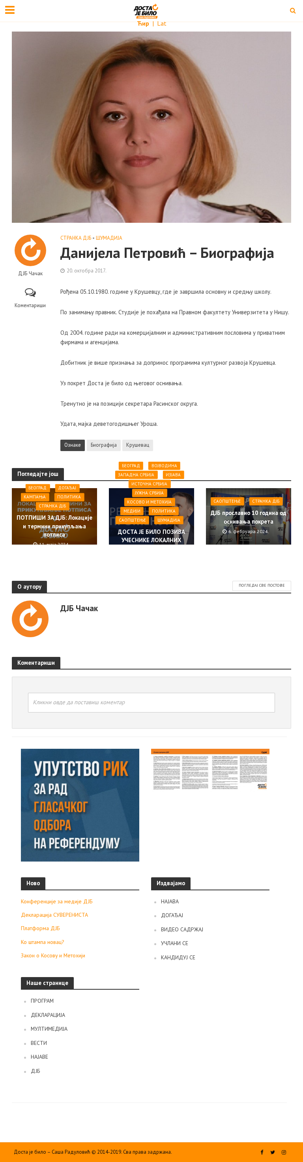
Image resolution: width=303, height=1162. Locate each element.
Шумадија (109, 238)
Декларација (48, 1014)
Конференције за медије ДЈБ (57, 901)
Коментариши (30, 305)
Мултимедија (49, 1028)
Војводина (164, 465)
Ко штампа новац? (42, 942)
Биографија (104, 445)
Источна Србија (149, 484)
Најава (170, 901)
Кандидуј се (178, 957)
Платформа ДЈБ (40, 928)
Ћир (144, 23)
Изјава (173, 474)
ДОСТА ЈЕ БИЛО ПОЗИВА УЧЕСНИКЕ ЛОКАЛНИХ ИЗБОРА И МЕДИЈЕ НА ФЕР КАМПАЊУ (151, 544)
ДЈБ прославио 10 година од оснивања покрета (248, 517)
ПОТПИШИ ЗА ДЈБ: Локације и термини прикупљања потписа (54, 526)
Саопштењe (132, 520)
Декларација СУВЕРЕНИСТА (54, 914)
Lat (161, 23)
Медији (131, 511)
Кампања (35, 497)
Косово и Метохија (149, 502)
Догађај (67, 488)
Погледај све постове (262, 585)
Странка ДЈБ (75, 238)
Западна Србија (136, 474)
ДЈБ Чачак (30, 273)
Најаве (39, 1056)
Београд (37, 488)
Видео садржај (182, 929)
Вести (39, 1042)
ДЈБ (35, 1070)
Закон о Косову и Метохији (53, 955)
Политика (69, 497)
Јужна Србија (149, 493)
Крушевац (137, 445)
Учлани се (174, 943)
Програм (42, 1000)
